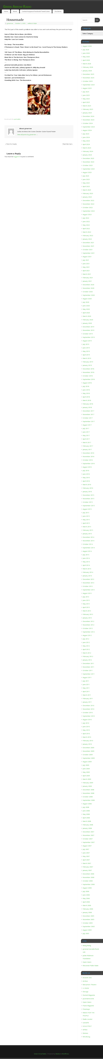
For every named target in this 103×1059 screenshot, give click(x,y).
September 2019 (89, 337)
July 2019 (86, 344)
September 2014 (89, 548)
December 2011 (88, 663)
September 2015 (89, 506)
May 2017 (86, 435)
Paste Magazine (88, 1006)
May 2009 (86, 772)
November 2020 (88, 288)
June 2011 (86, 684)
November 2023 (88, 162)
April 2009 (86, 776)
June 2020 (86, 306)
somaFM (86, 1023)
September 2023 (89, 169)
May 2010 (86, 730)
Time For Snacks (11, 144)
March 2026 (87, 64)
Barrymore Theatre (89, 985)
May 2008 (86, 814)
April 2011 (86, 691)
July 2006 (86, 891)
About (15, 11)
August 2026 (87, 46)
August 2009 (87, 762)
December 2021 (88, 243)
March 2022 (87, 232)
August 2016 (87, 467)
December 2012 (88, 621)
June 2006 (86, 895)
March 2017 (87, 442)
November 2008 (88, 793)
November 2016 (88, 456)
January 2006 (87, 912)
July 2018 (86, 386)
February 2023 (88, 193)
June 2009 (86, 769)
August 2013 (87, 593)
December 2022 (88, 200)
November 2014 (88, 541)
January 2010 (87, 744)
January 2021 (87, 281)
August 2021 (87, 257)
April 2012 (86, 649)
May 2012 (86, 646)
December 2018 (88, 369)
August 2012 (87, 635)
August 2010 (87, 719)
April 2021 (86, 271)
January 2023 (87, 197)
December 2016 (88, 453)
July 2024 (86, 134)
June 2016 (86, 474)
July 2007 (86, 849)
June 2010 (86, 727)
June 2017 (86, 432)
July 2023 (86, 176)
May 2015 (86, 520)
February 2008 (88, 825)
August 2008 (87, 804)
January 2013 (87, 618)
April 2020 (86, 313)
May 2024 (86, 141)
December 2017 (88, 411)
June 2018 (86, 390)
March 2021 (87, 274)
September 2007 (89, 842)
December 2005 (88, 916)
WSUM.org (86, 1037)
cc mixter (86, 988)
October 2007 (88, 839)
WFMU (85, 1030)
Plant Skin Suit (68, 144)
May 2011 (86, 688)
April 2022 (86, 228)
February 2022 (88, 235)
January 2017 (87, 449)
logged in (17, 157)
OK (96, 20)
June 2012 (86, 642)
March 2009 (87, 779)
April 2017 (86, 439)
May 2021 (86, 267)
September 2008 (89, 800)
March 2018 (87, 400)
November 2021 (88, 246)
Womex (85, 1033)
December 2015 (88, 495)
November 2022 (88, 204)
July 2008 (86, 807)
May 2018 (86, 393)
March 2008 (87, 821)
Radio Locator (87, 1019)
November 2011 (88, 667)
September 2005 (89, 926)
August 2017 (87, 425)
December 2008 (88, 790)
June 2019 (86, 348)
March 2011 (87, 695)
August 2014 (87, 551)
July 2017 (86, 428)
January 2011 (87, 702)
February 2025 (88, 109)
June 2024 (86, 137)
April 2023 (86, 186)
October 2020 (88, 292)
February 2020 (88, 320)
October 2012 (88, 628)
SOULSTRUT (87, 1026)
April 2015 (86, 523)
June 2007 (86, 853)
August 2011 (87, 677)
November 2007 (88, 835)
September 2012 (89, 632)
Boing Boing (87, 945)
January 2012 (87, 660)
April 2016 (86, 481)
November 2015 (88, 499)
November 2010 (88, 709)
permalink (17, 119)
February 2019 (88, 362)
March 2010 (87, 737)
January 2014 (87, 576)
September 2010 (89, 716)
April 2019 (86, 355)
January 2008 (87, 828)
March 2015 (87, 527)
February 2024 (88, 151)
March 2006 (87, 905)
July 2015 (86, 513)
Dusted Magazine (89, 995)
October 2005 (88, 923)
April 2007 (86, 860)
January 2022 (87, 239)
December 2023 (88, 158)
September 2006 (89, 884)
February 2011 (88, 698)
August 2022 (87, 214)
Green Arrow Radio (17, 6)
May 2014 (86, 562)
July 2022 (86, 218)
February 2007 (88, 867)
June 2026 (86, 53)
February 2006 (88, 909)
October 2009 (88, 755)
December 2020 (88, 285)
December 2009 (88, 748)
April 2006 (86, 902)
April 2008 (86, 818)
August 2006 (87, 888)
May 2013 (86, 604)
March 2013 (87, 611)
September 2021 (89, 253)
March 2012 (87, 653)
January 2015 (87, 534)
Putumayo (86, 1009)
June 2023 (86, 179)
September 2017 (89, 421)
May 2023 (86, 183)
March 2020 (87, 316)
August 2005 (87, 930)
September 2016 (89, 463)
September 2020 (89, 295)
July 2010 (86, 723)
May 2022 (86, 225)
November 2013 (88, 583)
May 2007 (86, 856)
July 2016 (86, 470)
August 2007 (87, 846)
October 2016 (88, 460)
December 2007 (88, 832)
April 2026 (86, 60)
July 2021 (86, 260)
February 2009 (88, 783)
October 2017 (88, 418)
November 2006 (88, 877)
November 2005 (88, 919)
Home (6, 11)
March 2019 (87, 358)
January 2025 (87, 113)
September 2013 (89, 590)
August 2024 (87, 130)
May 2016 (86, 477)
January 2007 (87, 870)
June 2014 (86, 558)
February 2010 (88, 741)
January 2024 (87, 155)
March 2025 (87, 106)
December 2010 (88, 705)
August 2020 (87, 299)
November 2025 (88, 78)
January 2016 (87, 492)
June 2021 (86, 264)
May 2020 (86, 309)
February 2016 (88, 488)
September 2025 (89, 85)
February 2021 (88, 278)
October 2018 (88, 376)
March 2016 (87, 485)
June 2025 (86, 95)
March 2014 (87, 569)
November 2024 (88, 120)
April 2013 (86, 607)
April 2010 (86, 734)
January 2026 (87, 71)
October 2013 (88, 586)
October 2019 (88, 334)
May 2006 (86, 898)
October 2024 (88, 123)
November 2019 (88, 330)
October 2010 (88, 712)
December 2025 (88, 74)
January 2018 (87, 407)
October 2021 (88, 250)
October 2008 (88, 797)
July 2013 (86, 597)
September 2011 (89, 674)
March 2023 (87, 190)
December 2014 (88, 537)
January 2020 (87, 323)
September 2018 (89, 379)
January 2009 (87, 786)
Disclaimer (58, 11)
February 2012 (88, 656)
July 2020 (86, 302)
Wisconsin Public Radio (90, 966)
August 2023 (87, 172)
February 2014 (88, 572)
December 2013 (88, 579)
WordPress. (65, 1054)
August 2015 (87, 509)
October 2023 (88, 165)
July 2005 (86, 933)
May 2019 (86, 351)
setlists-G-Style (32, 23)
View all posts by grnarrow (27, 134)
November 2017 (88, 414)
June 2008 (86, 811)
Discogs (85, 992)
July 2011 (86, 681)
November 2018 (88, 372)
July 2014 (86, 555)
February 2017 (88, 446)
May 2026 (86, 57)
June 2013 (86, 600)
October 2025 (88, 81)
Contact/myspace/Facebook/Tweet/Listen (36, 11)
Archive (85, 981)
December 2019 (88, 327)
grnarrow (10, 23)
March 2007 (87, 863)
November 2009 (88, 751)
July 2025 (86, 92)
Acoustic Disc (87, 978)
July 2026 (86, 50)
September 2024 (89, 127)
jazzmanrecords (88, 999)
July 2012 (86, 639)
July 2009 (86, 765)
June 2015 (86, 516)
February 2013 (88, 614)
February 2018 (88, 404)
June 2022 (86, 221)
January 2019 (87, 365)
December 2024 (88, 116)
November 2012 (88, 625)
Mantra (58, 1054)
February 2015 (88, 530)
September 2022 (89, 211)
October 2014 (88, 544)
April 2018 (86, 397)
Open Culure (87, 962)
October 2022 (88, 207)
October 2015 (88, 502)
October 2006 (88, 881)
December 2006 (88, 874)
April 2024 (86, 144)
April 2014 (86, 565)
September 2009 (89, 758)
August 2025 (87, 88)
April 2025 (86, 102)
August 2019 (87, 341)
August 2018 (87, 383)
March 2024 (87, 148)
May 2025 (86, 99)
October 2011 (88, 670)
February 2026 (88, 67)
